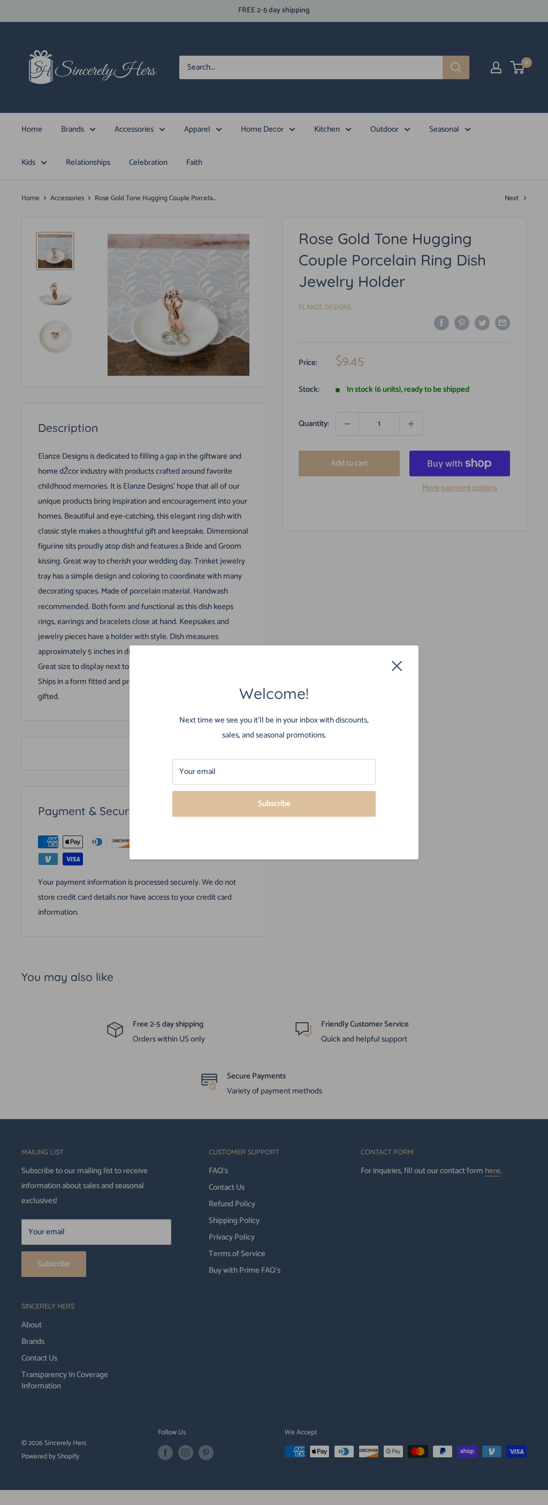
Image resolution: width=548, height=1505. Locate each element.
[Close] (397, 665)
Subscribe (274, 803)
